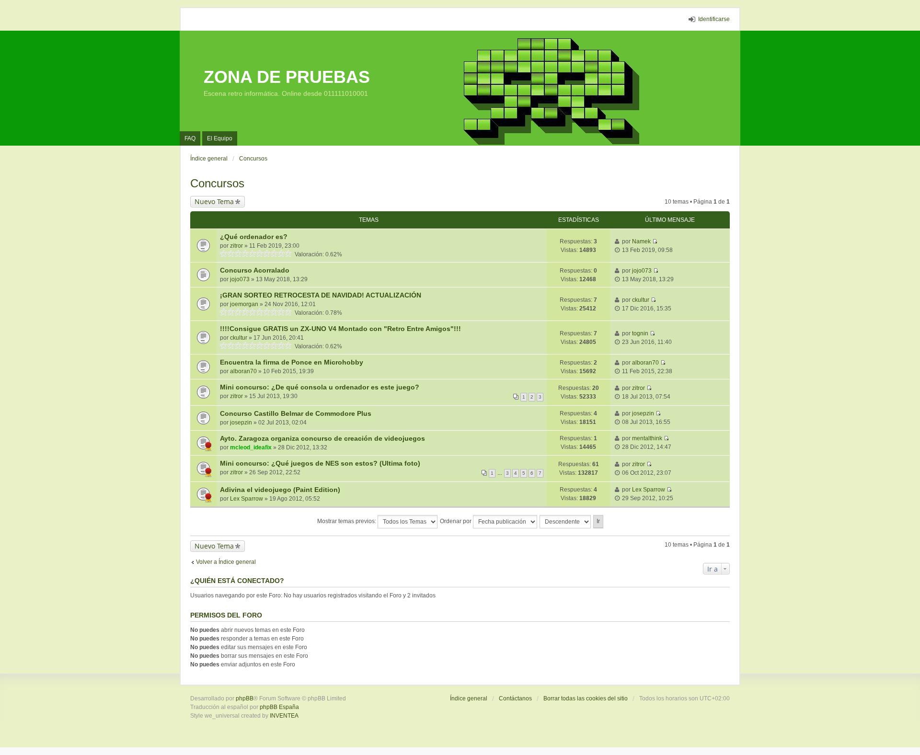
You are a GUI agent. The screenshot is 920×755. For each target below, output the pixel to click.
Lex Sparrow (246, 498)
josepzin (241, 422)
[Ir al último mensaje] (654, 241)
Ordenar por (456, 521)
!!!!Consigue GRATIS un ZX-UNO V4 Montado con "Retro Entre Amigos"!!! (340, 328)
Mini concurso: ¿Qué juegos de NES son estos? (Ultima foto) (320, 463)
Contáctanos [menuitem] (515, 698)
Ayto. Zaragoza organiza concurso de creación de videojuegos (322, 438)
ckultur (640, 300)
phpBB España (279, 707)
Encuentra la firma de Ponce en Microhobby (291, 362)
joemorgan (244, 304)
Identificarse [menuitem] (714, 19)
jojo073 (240, 279)
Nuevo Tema (214, 201)
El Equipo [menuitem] (219, 138)
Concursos (217, 183)
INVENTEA (284, 715)
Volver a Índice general (226, 562)
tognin (640, 333)
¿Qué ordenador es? (254, 236)
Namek (641, 241)
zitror (236, 245)
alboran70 (243, 371)
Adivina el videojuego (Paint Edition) (280, 489)
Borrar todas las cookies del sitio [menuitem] (585, 698)
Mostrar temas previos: (347, 521)
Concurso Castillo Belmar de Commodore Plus (295, 413)
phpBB (244, 698)
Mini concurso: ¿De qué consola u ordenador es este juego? (319, 387)
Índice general (468, 698)
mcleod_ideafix (251, 447)
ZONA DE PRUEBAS (287, 77)
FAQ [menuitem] (190, 138)
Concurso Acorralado (254, 270)
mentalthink (647, 438)
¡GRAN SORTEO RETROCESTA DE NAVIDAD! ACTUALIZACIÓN (320, 295)
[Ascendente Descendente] (566, 521)
